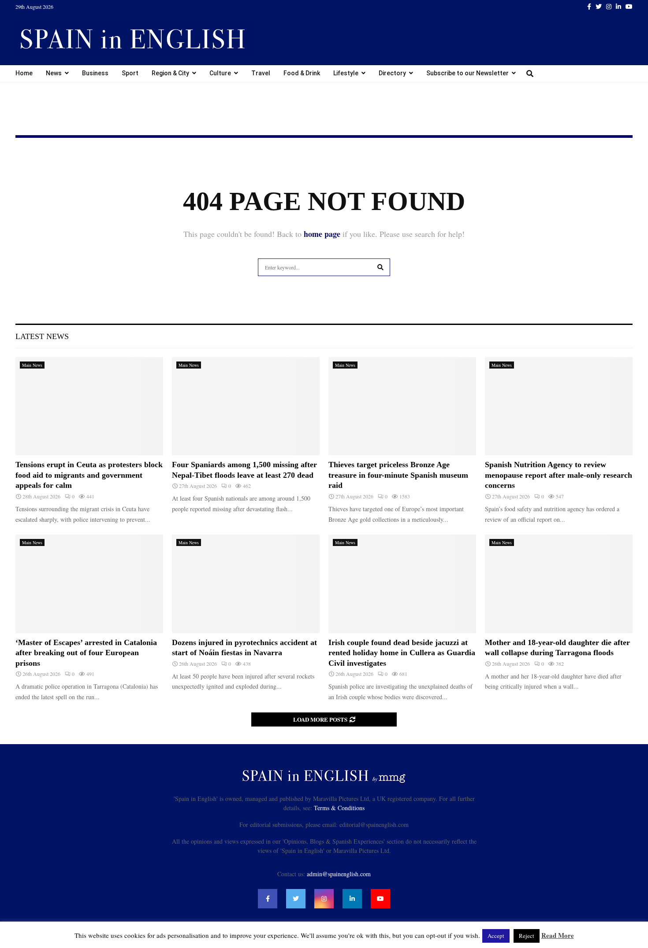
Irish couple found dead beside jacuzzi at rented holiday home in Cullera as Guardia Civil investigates (401, 653)
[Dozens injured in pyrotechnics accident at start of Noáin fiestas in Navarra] (246, 584)
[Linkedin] (352, 898)
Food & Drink (301, 73)
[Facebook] (267, 898)
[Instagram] (324, 898)
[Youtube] (380, 898)
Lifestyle (345, 73)
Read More (557, 935)
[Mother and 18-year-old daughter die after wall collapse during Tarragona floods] (559, 584)
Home (24, 73)
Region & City (170, 73)
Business (95, 73)
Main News (32, 365)
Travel (260, 73)
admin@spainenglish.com (339, 874)
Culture (220, 73)
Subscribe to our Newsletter (467, 73)
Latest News (42, 336)
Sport (130, 73)
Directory (392, 73)
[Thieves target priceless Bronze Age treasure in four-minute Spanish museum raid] (402, 406)
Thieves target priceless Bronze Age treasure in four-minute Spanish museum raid (398, 475)
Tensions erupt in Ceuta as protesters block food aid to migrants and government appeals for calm (89, 475)
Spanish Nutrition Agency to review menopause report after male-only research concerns (558, 475)
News (54, 73)
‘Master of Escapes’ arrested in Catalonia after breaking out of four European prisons (86, 653)
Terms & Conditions (339, 808)
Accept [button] (496, 936)
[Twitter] (295, 898)
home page (322, 234)
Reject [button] (526, 936)
